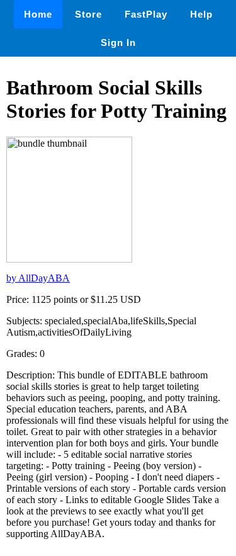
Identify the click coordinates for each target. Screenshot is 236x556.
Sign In (118, 42)
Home (38, 14)
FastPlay (146, 14)
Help (201, 14)
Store (88, 14)
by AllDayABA (38, 278)
